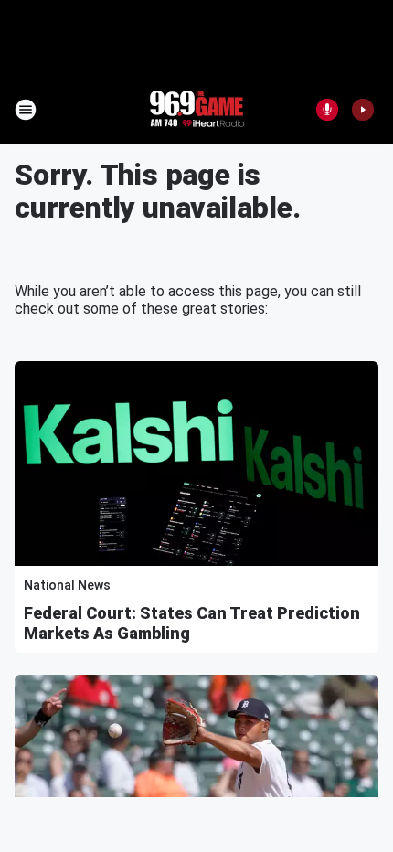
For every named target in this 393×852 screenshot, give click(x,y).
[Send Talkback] (327, 110)
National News (67, 585)
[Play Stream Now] (363, 110)
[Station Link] (196, 109)
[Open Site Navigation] (26, 110)
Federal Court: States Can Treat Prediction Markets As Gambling (192, 623)
